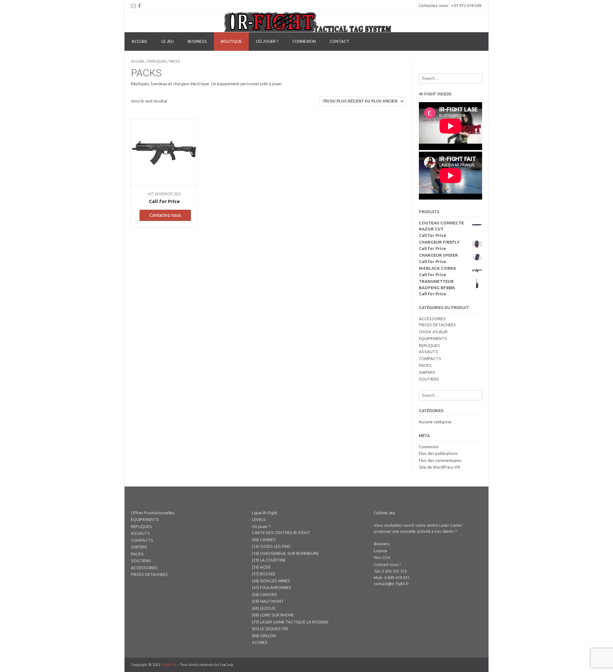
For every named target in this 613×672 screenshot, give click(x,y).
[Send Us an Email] (133, 6)
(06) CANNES (264, 539)
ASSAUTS (428, 351)
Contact (339, 41)
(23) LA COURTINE (269, 560)
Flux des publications (438, 453)
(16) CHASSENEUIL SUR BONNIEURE (285, 553)
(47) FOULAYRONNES (271, 587)
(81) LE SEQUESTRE (270, 628)
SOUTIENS (429, 379)
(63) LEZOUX (264, 608)
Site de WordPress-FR (439, 467)
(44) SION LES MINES (271, 580)
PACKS (425, 365)
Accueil (140, 41)
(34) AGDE (261, 567)
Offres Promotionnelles (153, 512)
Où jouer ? (267, 41)
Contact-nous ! (387, 564)
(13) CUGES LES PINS (271, 546)
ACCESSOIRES (432, 318)
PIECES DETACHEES (437, 324)
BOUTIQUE (231, 41)
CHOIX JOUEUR (433, 331)
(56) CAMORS (264, 594)
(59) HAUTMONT (268, 601)
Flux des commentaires (440, 460)
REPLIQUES (157, 61)
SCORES (260, 642)
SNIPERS (427, 372)
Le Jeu (168, 41)
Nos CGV (382, 557)
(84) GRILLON (264, 635)
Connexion (304, 41)
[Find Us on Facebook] (139, 6)
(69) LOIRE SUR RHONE (273, 615)
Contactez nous (165, 215)
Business (382, 543)
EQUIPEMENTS (433, 338)
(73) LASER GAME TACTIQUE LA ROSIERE (290, 622)
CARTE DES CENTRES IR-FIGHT (281, 532)
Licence (380, 550)
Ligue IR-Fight (264, 512)
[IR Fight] (307, 22)
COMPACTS (430, 358)
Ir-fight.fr (168, 665)
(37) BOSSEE (263, 573)
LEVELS (259, 519)
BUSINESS (197, 41)
